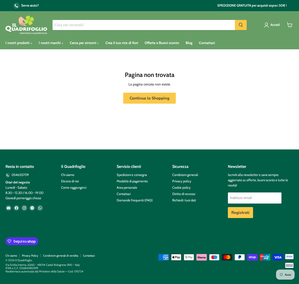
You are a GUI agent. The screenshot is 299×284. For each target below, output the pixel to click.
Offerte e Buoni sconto (162, 43)
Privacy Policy (30, 255)
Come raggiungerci (73, 188)
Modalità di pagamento (132, 181)
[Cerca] (241, 25)
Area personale (127, 188)
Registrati (240, 212)
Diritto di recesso (183, 194)
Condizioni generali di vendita (60, 255)
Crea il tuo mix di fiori (122, 43)
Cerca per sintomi (83, 43)
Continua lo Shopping (149, 98)
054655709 (20, 175)
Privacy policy (181, 181)
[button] (272, 25)
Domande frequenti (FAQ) (135, 200)
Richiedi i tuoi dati (184, 200)
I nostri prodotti (17, 43)
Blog (189, 43)
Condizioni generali (185, 175)
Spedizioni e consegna (132, 175)
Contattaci (207, 43)
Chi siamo (67, 175)
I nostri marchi (50, 43)
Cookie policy (181, 188)
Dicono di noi (70, 181)
